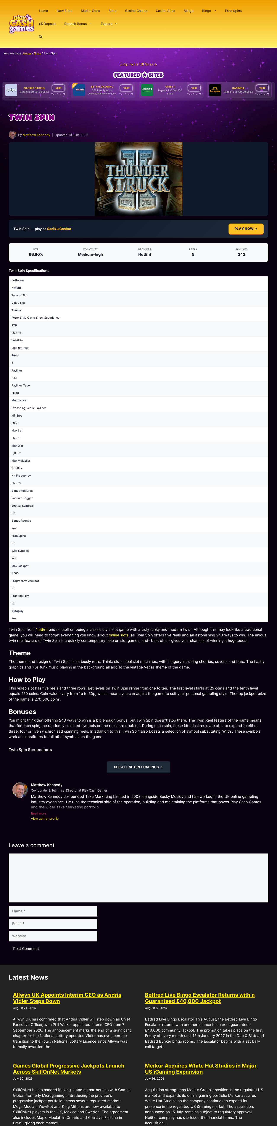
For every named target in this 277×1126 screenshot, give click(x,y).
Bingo (206, 11)
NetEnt (144, 254)
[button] (41, 36)
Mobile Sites (90, 11)
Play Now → (246, 229)
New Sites (64, 11)
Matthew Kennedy (36, 135)
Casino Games (136, 11)
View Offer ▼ (58, 94)
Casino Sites (165, 11)
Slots (112, 11)
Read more (38, 813)
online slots (119, 635)
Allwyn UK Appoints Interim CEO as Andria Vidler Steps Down (67, 998)
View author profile (44, 818)
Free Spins (233, 11)
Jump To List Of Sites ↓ (138, 64)
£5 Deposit (47, 24)
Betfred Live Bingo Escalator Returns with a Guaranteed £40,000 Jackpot (200, 998)
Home (43, 11)
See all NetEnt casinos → (138, 767)
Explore (107, 24)
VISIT (58, 87)
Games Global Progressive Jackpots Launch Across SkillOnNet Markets (68, 1069)
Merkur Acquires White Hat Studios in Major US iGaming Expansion (201, 1069)
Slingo (188, 11)
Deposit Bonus (75, 24)
